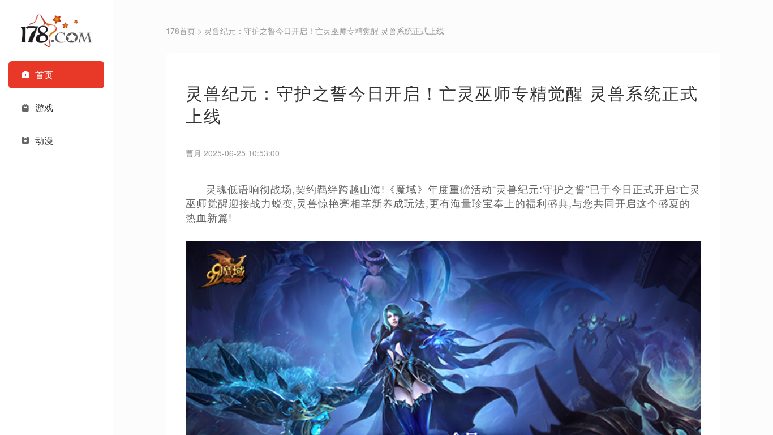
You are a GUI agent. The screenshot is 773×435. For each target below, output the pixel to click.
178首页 (180, 30)
